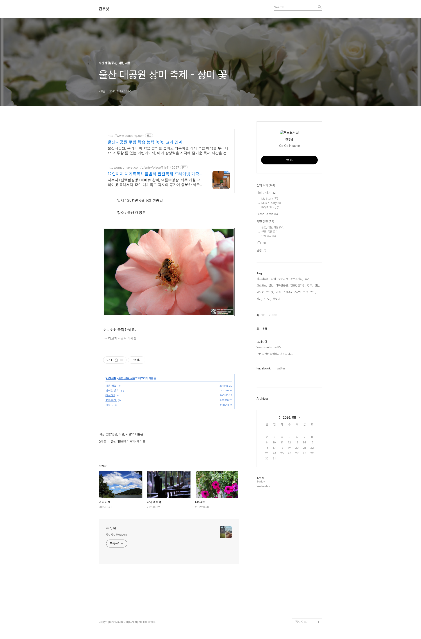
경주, (310, 285)
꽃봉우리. (111, 400)
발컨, (271, 285)
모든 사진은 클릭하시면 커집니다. (275, 354)
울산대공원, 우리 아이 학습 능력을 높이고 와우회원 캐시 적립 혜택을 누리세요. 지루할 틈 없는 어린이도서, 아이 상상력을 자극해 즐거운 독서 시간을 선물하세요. (168, 150)
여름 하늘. (111, 385)
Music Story (271, 203)
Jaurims (300, 600)
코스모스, (262, 285)
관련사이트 (300, 621)
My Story (269, 198)
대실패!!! (110, 395)
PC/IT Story (270, 207)
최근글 (260, 315)
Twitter (280, 368)
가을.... (109, 405)
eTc (261, 243)
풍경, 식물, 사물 (126, 378)
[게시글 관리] (121, 360)
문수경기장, (296, 279)
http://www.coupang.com (126, 135)
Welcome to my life (269, 347)
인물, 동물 (269, 231)
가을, (278, 292)
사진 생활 (111, 378)
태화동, (260, 292)
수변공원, (283, 279)
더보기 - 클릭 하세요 (122, 338)
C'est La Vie (267, 214)
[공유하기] (116, 360)
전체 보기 (266, 185)
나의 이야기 (267, 192)
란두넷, (270, 292)
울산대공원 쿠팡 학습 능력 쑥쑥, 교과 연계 (145, 142)
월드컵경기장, (297, 285)
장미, (274, 279)
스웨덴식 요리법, (292, 292)
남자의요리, (263, 279)
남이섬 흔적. (112, 390)
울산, (306, 292)
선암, (317, 285)
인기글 (273, 315)
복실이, (277, 299)
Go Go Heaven (116, 534)
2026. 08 (289, 417)
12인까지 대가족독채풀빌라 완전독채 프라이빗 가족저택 (155, 173)
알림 (261, 250)
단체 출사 (268, 236)
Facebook (264, 368)
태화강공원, (282, 285)
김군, (259, 299)
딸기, (307, 279)
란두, (313, 292)
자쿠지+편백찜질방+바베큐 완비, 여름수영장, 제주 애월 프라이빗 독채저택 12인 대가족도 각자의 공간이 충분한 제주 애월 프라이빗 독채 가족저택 (154, 182)
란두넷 (104, 9)
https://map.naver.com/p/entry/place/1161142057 (143, 167)
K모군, (267, 299)
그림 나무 (300, 607)
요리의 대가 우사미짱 (306, 614)
